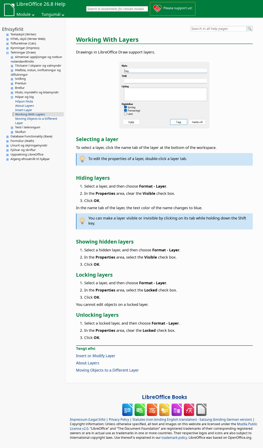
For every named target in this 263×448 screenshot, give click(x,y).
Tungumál (51, 14)
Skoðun (20, 132)
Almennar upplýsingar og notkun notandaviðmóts (36, 59)
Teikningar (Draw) (23, 52)
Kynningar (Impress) (24, 48)
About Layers (24, 105)
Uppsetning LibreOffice (26, 154)
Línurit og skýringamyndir (28, 145)
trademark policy (174, 437)
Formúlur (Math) (22, 141)
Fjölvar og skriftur (23, 150)
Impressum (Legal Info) (87, 419)
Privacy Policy (119, 419)
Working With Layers (30, 114)
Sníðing (20, 79)
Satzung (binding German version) (226, 419)
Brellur (20, 88)
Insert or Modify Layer (95, 355)
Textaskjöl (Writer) (23, 34)
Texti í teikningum (27, 127)
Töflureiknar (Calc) (23, 43)
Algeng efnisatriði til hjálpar (30, 159)
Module (23, 14)
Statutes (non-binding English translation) (165, 419)
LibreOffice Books (164, 396)
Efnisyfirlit (12, 29)
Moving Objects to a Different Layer (36, 120)
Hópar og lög (24, 97)
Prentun (20, 83)
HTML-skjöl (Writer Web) (27, 39)
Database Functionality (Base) (31, 136)
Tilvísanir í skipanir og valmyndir (38, 65)
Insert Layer (23, 110)
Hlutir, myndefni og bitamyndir (37, 92)
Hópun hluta (24, 101)
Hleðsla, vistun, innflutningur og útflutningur (36, 72)
